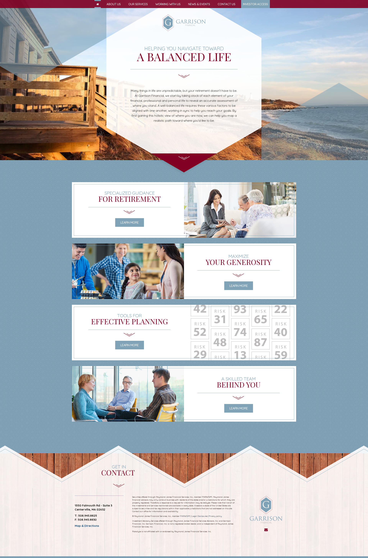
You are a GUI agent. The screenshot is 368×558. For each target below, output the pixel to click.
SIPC (189, 516)
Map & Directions (87, 526)
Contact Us (226, 4)
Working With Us (168, 4)
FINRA (183, 516)
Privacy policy (215, 516)
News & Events (199, 4)
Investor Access (255, 4)
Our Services (138, 4)
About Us (114, 4)
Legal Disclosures (199, 516)
